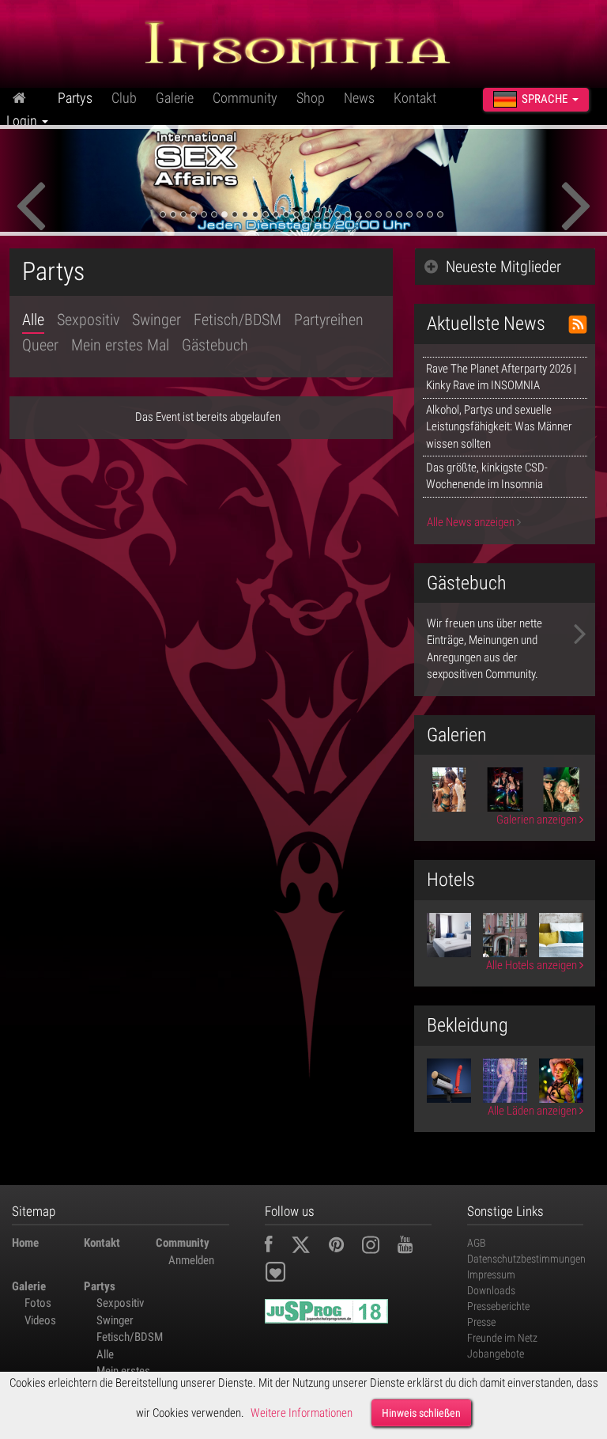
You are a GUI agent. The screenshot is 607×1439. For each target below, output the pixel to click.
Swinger (156, 319)
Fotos (38, 1303)
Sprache (544, 99)
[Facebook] (276, 1246)
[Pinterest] (344, 1246)
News (359, 97)
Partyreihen (329, 319)
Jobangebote (495, 1353)
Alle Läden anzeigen (533, 1111)
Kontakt (415, 97)
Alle (33, 319)
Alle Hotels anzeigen (532, 965)
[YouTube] (413, 1246)
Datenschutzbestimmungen (526, 1258)
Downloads (491, 1290)
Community (245, 97)
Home (25, 1243)
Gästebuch (215, 344)
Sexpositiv (88, 319)
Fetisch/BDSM (237, 319)
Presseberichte (498, 1306)
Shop (310, 97)
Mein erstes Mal (120, 344)
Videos (40, 1320)
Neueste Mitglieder (503, 266)
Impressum (491, 1274)
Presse (481, 1322)
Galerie (175, 97)
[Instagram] (378, 1246)
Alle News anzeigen (472, 522)
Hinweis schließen (421, 1413)
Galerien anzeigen (537, 819)
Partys (75, 97)
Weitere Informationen (302, 1413)
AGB (476, 1242)
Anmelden (191, 1260)
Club (124, 97)
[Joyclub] (287, 1275)
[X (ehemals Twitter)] (308, 1246)
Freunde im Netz (502, 1337)
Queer (40, 344)
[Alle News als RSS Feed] (577, 324)
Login (23, 120)
